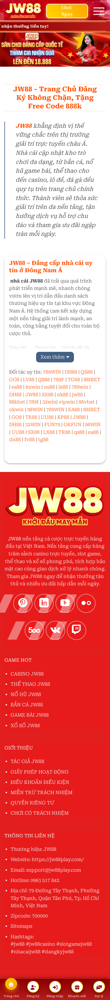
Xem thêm (52, 357)
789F (58, 379)
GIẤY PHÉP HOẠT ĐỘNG (40, 772)
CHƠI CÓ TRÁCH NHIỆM (40, 813)
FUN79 (52, 424)
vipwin (67, 402)
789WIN (52, 372)
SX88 (47, 394)
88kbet (17, 402)
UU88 (47, 417)
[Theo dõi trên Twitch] (76, 630)
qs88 (79, 432)
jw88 (77, 394)
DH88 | (16, 394)
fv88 (29, 439)
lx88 (62, 387)
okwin (16, 409)
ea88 (16, 387)
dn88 (15, 439)
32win (49, 402)
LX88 (49, 432)
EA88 (74, 409)
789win (80, 387)
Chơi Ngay (67, 10)
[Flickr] (86, 603)
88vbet (87, 402)
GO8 (14, 379)
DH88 (71, 372)
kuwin (33, 387)
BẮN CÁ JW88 (27, 704)
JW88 (32, 394)
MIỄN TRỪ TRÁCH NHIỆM (41, 792)
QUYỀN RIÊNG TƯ (32, 803)
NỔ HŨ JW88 (26, 694)
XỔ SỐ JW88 (25, 725)
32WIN (33, 424)
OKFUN (73, 424)
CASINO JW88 (27, 674)
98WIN (35, 409)
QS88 (87, 372)
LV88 (28, 379)
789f (34, 402)
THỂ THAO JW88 (30, 684)
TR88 (31, 417)
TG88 (74, 379)
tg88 (43, 439)
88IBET (92, 379)
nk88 (62, 394)
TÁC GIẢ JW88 (27, 761)
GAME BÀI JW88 (30, 715)
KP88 (63, 417)
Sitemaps (21, 926)
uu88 (49, 387)
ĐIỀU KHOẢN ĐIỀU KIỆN (40, 782)
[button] (99, 11)
